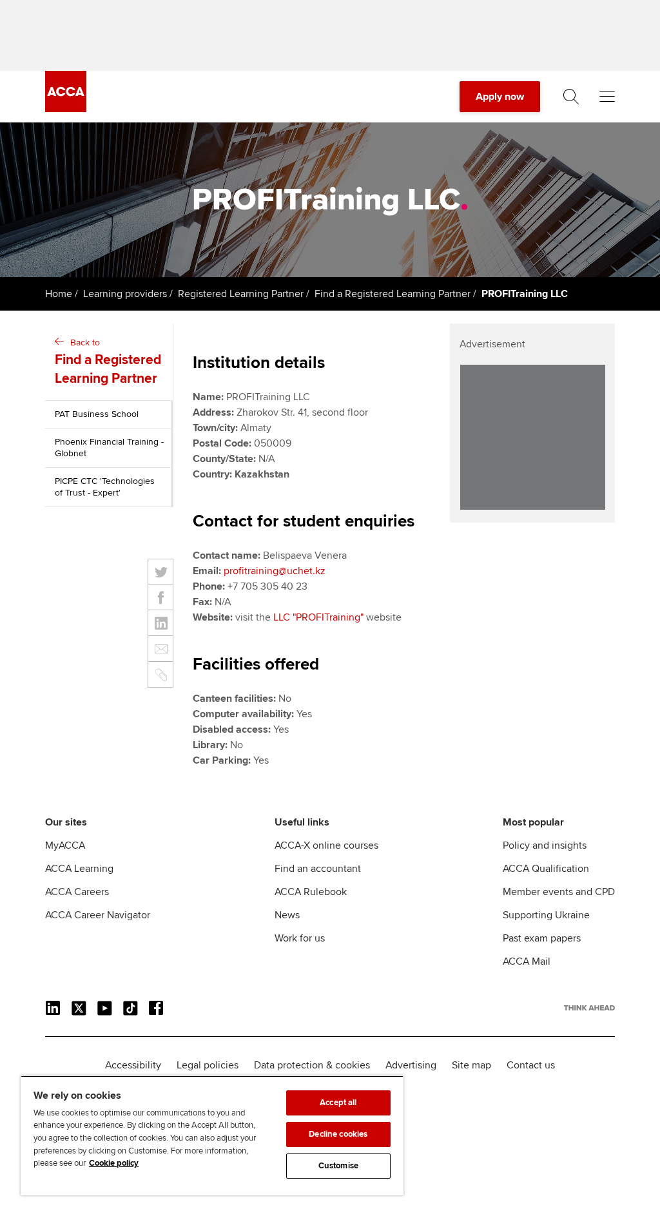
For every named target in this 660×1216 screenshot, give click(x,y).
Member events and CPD (559, 891)
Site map (471, 1065)
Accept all (338, 1102)
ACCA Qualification (546, 868)
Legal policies (207, 1065)
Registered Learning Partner (241, 293)
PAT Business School (97, 414)
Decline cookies (338, 1134)
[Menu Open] (607, 96)
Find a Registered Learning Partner (393, 293)
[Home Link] (589, 1007)
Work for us (300, 938)
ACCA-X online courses (326, 845)
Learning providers (125, 293)
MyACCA (65, 845)
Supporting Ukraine (546, 915)
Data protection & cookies (312, 1065)
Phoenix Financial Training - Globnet (109, 447)
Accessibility (133, 1065)
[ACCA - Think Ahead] (65, 108)
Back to (108, 362)
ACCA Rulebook (311, 891)
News (287, 915)
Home (58, 293)
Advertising (410, 1065)
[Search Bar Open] (571, 96)
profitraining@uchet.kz (274, 571)
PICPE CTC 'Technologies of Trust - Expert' (105, 487)
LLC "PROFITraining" (318, 617)
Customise (338, 1166)
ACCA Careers (77, 891)
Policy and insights (545, 845)
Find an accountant (318, 868)
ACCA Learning (79, 868)
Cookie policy (114, 1163)
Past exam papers (542, 938)
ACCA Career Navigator (97, 915)
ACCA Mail (526, 961)
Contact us (531, 1065)
